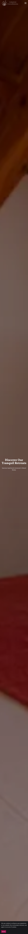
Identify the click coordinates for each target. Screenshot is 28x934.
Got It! (3, 931)
